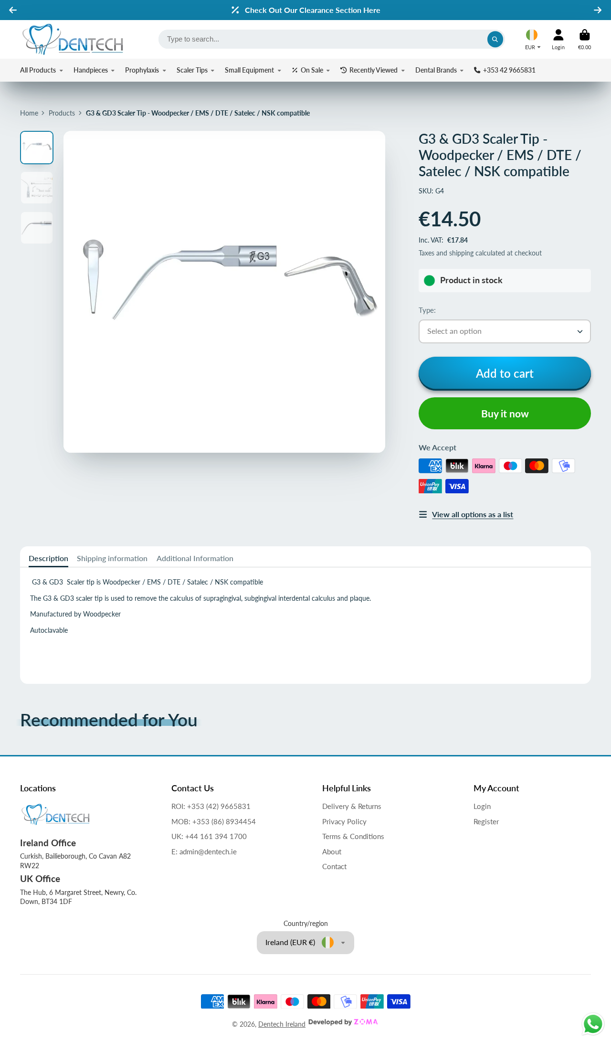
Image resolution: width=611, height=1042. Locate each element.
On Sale (312, 70)
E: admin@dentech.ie (204, 851)
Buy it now (505, 413)
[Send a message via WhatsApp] (593, 1024)
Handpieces (91, 70)
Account (558, 39)
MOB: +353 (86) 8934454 (213, 821)
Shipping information (112, 558)
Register (486, 821)
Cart (584, 39)
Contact (334, 866)
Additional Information (195, 558)
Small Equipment (249, 70)
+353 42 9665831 (509, 70)
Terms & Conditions (353, 836)
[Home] (72, 39)
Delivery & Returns (351, 806)
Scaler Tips (192, 70)
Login (482, 806)
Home (29, 113)
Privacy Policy (344, 821)
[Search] (495, 39)
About (331, 851)
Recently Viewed (373, 70)
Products (62, 113)
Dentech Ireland (282, 1024)
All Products (38, 70)
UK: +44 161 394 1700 (209, 836)
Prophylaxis (142, 70)
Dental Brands (436, 70)
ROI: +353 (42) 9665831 (211, 806)
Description (48, 558)
